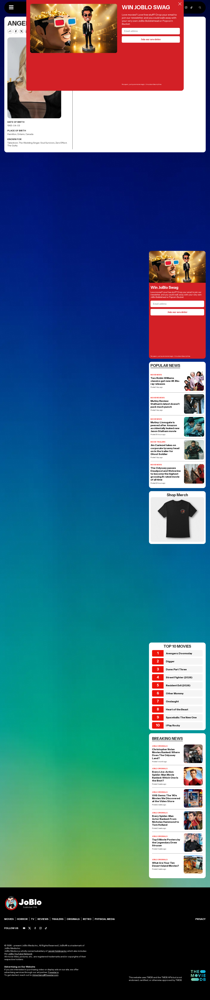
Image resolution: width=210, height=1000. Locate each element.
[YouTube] (24, 928)
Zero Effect (61, 142)
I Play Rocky (173, 725)
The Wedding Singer (29, 142)
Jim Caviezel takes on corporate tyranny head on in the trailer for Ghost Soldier (165, 450)
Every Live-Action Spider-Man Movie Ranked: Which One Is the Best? (165, 776)
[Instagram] (186, 7)
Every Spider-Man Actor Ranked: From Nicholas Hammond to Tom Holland (165, 820)
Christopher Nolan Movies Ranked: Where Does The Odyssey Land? (166, 754)
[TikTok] (191, 7)
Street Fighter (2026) (179, 677)
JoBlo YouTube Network (20, 953)
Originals (73, 919)
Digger (170, 661)
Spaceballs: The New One (181, 717)
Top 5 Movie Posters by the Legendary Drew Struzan (166, 842)
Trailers (57, 919)
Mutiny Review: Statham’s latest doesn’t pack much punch (165, 404)
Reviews (43, 919)
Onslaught (172, 701)
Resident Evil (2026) (178, 685)
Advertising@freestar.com (45, 975)
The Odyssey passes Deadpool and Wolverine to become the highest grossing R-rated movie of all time (166, 474)
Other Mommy (175, 693)
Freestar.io (53, 972)
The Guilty (12, 145)
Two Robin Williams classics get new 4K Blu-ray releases (165, 381)
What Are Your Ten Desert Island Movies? (165, 864)
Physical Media (105, 919)
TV (32, 919)
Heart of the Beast (177, 709)
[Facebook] (35, 928)
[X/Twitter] (29, 928)
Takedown (12, 142)
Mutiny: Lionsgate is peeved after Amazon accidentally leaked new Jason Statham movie (165, 427)
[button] (11, 7)
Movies (9, 919)
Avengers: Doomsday (179, 653)
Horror (22, 919)
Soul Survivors (47, 142)
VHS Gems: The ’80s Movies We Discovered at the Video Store (166, 798)
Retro (87, 919)
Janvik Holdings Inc (57, 951)
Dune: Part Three (176, 669)
